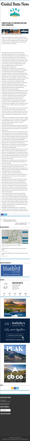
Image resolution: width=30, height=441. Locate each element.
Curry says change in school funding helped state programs (10, 220)
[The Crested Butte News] (15, 3)
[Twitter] (17, 388)
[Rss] (12, 388)
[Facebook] (15, 388)
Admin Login (11, 437)
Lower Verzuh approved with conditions (12, 245)
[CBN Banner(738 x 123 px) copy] (15, 31)
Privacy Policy (18, 437)
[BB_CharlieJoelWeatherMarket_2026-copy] (12, 270)
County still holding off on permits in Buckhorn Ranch (21, 223)
